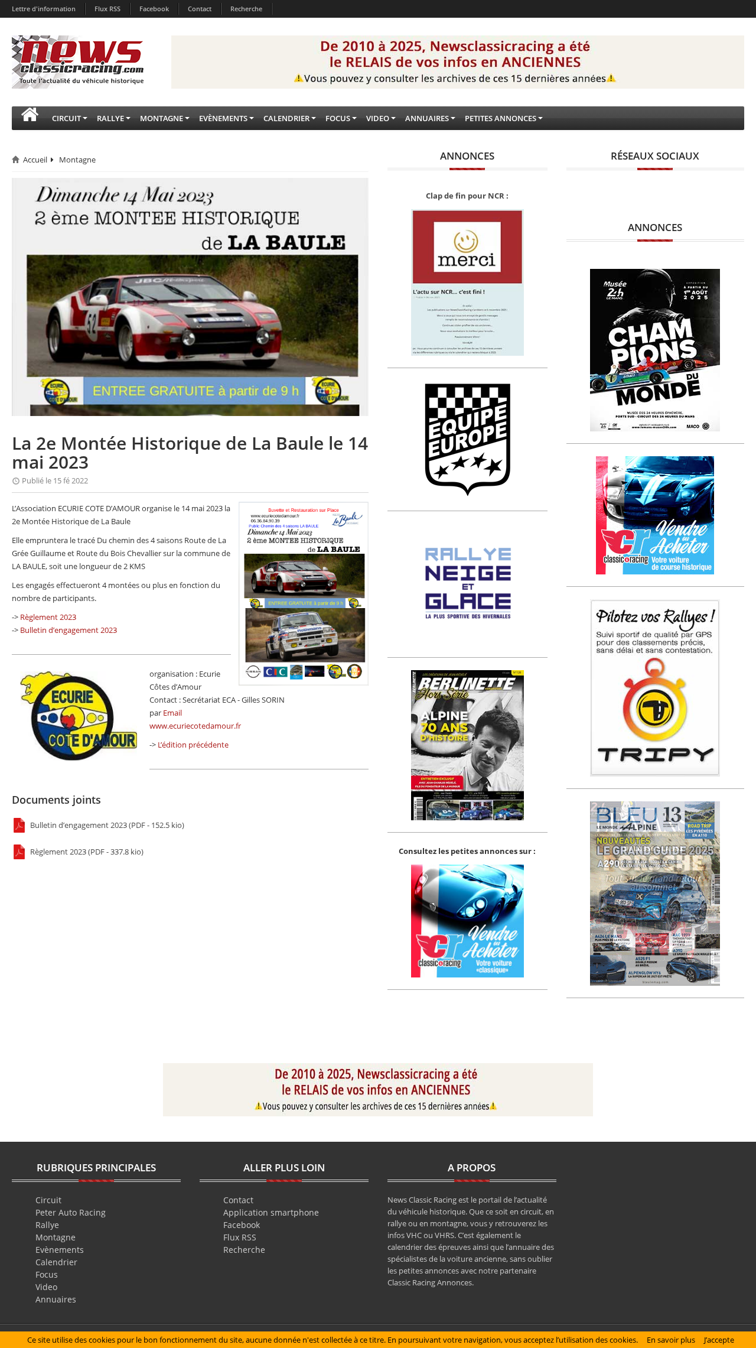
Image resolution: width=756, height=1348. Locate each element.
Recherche (246, 8)
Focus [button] (337, 118)
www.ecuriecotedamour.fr (195, 725)
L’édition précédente (193, 744)
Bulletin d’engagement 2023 (68, 630)
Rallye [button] (110, 118)
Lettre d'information (44, 8)
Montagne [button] (161, 118)
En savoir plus (671, 1339)
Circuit (48, 1200)
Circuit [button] (66, 118)
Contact (199, 8)
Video (46, 1286)
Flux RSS (107, 8)
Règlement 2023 (48, 617)
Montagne (77, 159)
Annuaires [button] (427, 118)
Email (172, 712)
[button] (29, 118)
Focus (46, 1274)
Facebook (154, 8)
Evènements (59, 1249)
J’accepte (719, 1339)
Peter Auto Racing (70, 1212)
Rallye (47, 1224)
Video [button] (377, 118)
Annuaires (55, 1299)
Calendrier (56, 1262)
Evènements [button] (223, 118)
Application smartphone (271, 1212)
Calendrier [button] (286, 118)
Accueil (35, 159)
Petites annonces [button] (500, 118)
